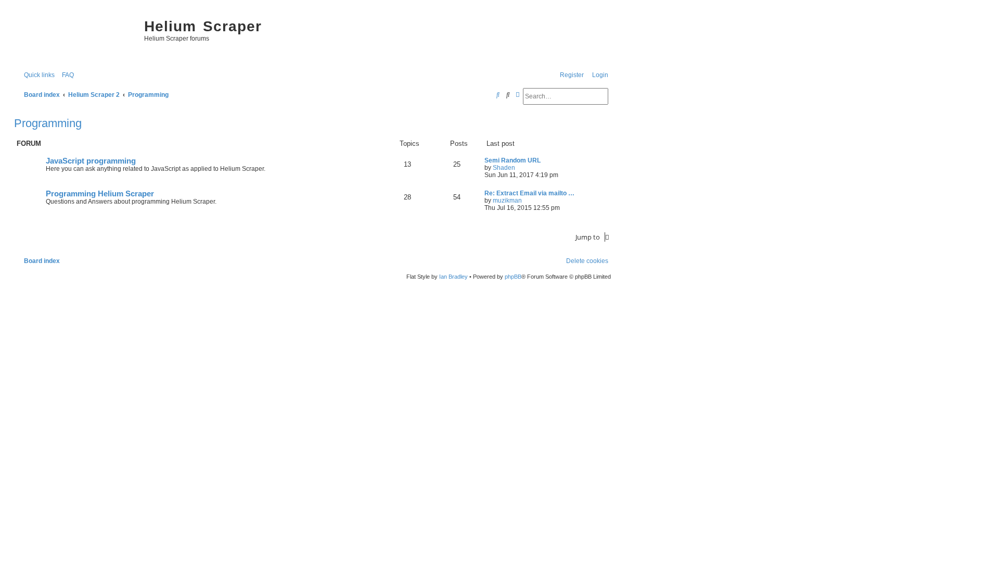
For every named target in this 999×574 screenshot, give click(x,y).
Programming (48, 123)
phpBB (513, 276)
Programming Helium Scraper (100, 194)
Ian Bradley (453, 276)
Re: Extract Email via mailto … (529, 193)
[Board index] (76, 36)
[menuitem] (65, 75)
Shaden (504, 167)
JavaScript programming (91, 161)
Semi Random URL (512, 160)
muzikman (507, 200)
